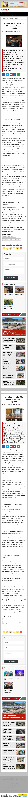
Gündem (21, 778)
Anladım (22, 794)
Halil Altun (5, 619)
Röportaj (23, 779)
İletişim (23, 790)
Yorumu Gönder (11, 277)
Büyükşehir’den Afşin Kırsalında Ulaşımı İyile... (19, 296)
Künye (4, 790)
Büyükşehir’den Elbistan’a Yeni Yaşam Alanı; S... (8, 308)
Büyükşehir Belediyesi (14, 18)
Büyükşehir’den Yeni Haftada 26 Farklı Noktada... (8, 296)
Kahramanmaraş (13, 391)
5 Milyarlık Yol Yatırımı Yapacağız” (11, 239)
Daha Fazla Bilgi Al (23, 796)
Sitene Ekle (18, 790)
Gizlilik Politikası (10, 790)
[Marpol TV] (5, 10)
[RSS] (18, 787)
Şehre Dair (6, 779)
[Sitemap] (22, 787)
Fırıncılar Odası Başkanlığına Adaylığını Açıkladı (12, 622)
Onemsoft (16, 785)
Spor (17, 779)
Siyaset (12, 779)
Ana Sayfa (5, 18)
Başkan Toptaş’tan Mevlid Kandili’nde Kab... (12, 15)
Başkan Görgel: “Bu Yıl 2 (9, 236)
